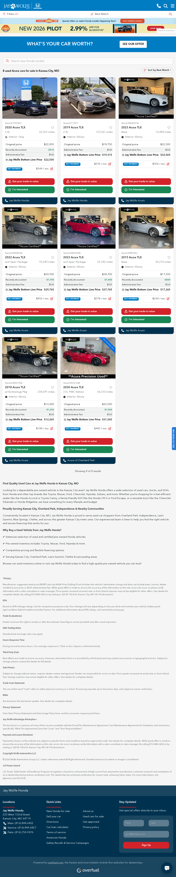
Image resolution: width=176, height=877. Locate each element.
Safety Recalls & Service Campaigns (67, 843)
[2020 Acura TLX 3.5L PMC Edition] (88, 357)
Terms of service (56, 832)
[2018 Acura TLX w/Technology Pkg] (29, 357)
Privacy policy (91, 827)
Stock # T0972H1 (13, 123)
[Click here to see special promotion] (88, 21)
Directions (52, 822)
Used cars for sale (93, 816)
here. (97, 713)
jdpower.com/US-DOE (14, 778)
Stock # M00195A (13, 383)
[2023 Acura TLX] (146, 98)
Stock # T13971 (70, 123)
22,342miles (105, 262)
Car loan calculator (57, 827)
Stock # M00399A (72, 253)
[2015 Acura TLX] (146, 228)
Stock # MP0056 (129, 253)
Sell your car (53, 816)
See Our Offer (133, 44)
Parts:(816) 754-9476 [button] (20, 832)
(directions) (107, 594)
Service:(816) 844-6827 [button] (22, 828)
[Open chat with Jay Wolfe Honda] (167, 868)
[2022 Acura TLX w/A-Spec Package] (29, 228)
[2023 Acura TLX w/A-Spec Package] (88, 228)
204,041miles (46, 392)
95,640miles (47, 262)
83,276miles (163, 262)
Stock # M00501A (130, 123)
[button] (158, 6)
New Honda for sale (58, 811)
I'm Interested (20, 189)
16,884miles (163, 132)
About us (88, 811)
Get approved (91, 822)
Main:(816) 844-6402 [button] (20, 823)
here (57, 713)
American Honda (56, 838)
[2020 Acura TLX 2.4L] (29, 98)
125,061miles (104, 132)
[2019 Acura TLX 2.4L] (88, 98)
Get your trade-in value (25, 181)
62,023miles (47, 132)
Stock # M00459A (13, 253)
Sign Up (146, 845)
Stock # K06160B (71, 383)
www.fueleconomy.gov (112, 610)
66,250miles (105, 392)
